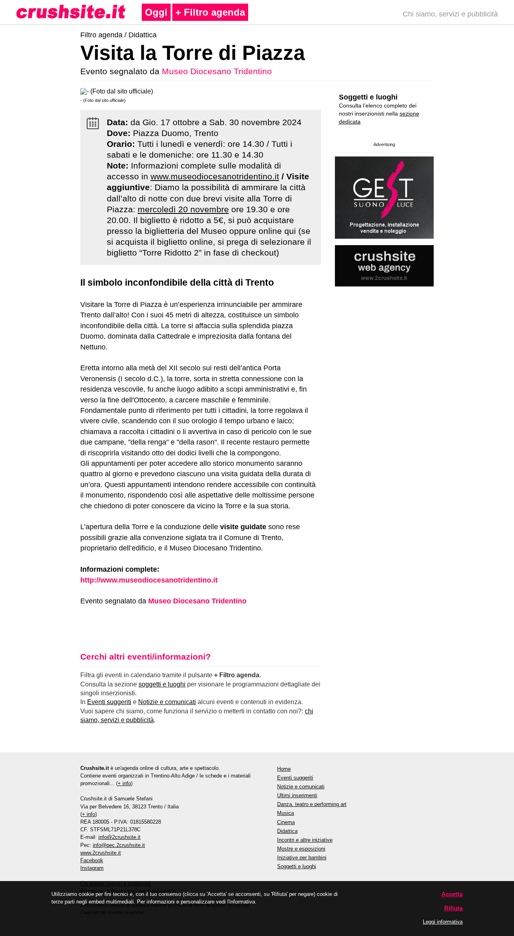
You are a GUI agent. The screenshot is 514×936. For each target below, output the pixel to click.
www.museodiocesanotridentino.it (215, 176)
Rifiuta (453, 908)
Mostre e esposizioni (301, 849)
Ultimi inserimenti (297, 795)
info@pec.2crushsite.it (119, 845)
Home (284, 769)
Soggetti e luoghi (368, 97)
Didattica (142, 35)
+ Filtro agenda (210, 12)
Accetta (452, 894)
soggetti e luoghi (162, 684)
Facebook (91, 860)
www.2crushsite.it (100, 853)
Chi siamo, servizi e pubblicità (450, 14)
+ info (124, 783)
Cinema (286, 822)
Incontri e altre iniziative (304, 840)
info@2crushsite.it (119, 837)
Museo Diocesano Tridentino (217, 71)
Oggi (156, 12)
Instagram (92, 868)
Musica (285, 813)
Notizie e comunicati (167, 701)
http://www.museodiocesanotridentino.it (149, 580)
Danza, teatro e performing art (312, 804)
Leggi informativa (443, 922)
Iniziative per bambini (301, 858)
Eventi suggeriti (109, 701)
